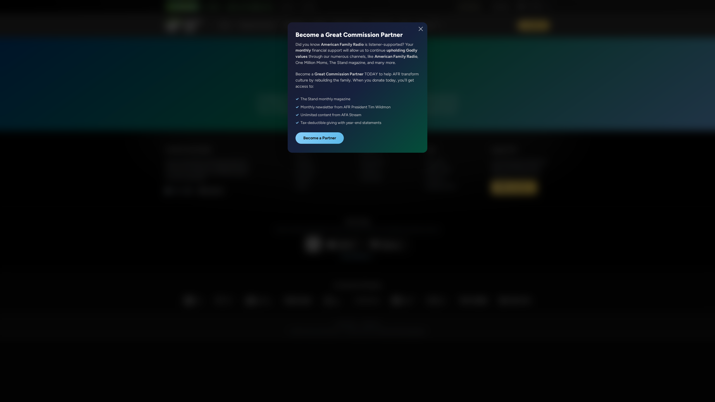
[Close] (421, 29)
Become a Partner (319, 137)
